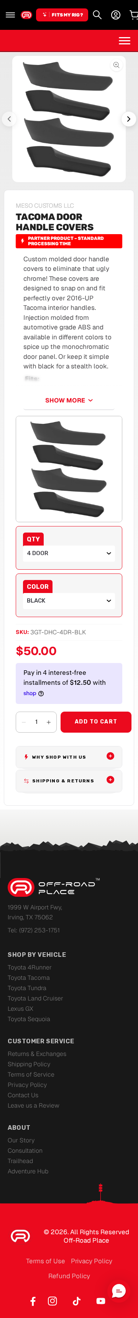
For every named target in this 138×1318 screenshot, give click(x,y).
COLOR (38, 586)
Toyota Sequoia (29, 1019)
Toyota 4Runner (30, 967)
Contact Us (23, 1095)
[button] (10, 15)
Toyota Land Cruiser (35, 998)
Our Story (21, 1140)
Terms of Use (45, 1261)
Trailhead (20, 1161)
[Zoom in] (69, 469)
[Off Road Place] (54, 887)
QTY (33, 539)
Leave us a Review (33, 1105)
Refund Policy (69, 1276)
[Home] (26, 15)
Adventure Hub (28, 1171)
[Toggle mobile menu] (124, 40)
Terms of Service (31, 1074)
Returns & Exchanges (37, 1054)
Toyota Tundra (27, 988)
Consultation (25, 1151)
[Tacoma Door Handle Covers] (68, 119)
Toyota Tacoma (29, 978)
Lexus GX (20, 1009)
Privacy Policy (27, 1085)
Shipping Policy (29, 1064)
